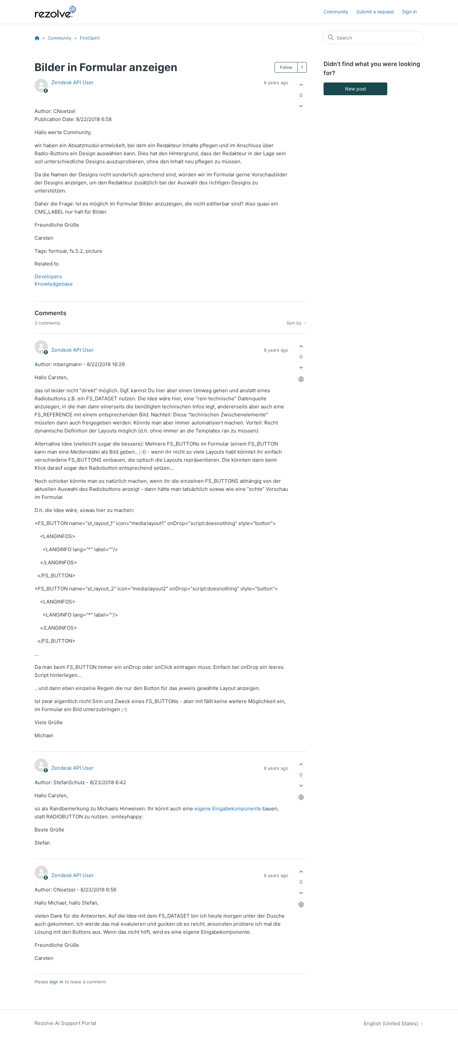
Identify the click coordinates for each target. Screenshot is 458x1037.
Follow (286, 67)
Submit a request (375, 11)
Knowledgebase (54, 284)
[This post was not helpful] (301, 106)
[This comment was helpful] (301, 346)
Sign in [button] (409, 11)
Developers (48, 276)
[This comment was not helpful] (301, 367)
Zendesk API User (72, 82)
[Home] (59, 12)
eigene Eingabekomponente (227, 808)
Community (336, 11)
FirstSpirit (90, 38)
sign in (56, 981)
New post (355, 89)
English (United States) (391, 1023)
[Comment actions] (301, 379)
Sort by (294, 323)
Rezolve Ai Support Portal (65, 1023)
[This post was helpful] (301, 85)
